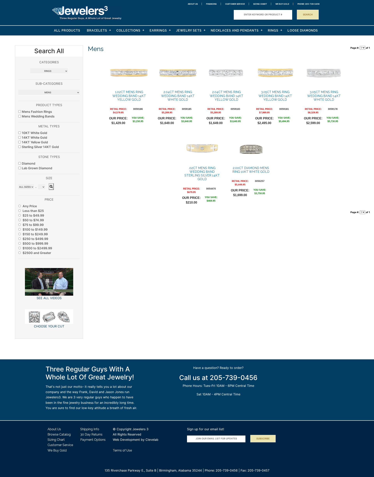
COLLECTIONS (128, 30)
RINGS (273, 30)
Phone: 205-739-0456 (221, 470)
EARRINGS (158, 30)
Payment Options (93, 440)
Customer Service (235, 4)
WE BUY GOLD (282, 4)
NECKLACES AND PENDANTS (235, 30)
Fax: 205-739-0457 (255, 470)
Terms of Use (122, 450)
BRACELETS (97, 30)
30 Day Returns (91, 434)
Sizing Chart (260, 4)
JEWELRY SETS (189, 30)
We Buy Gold (57, 450)
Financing (211, 4)
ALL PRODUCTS (67, 30)
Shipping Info (89, 429)
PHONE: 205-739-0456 (308, 4)
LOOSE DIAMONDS (303, 30)
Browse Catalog (59, 434)
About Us (193, 4)
